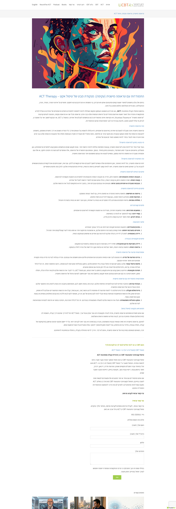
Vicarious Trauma (122, 117)
